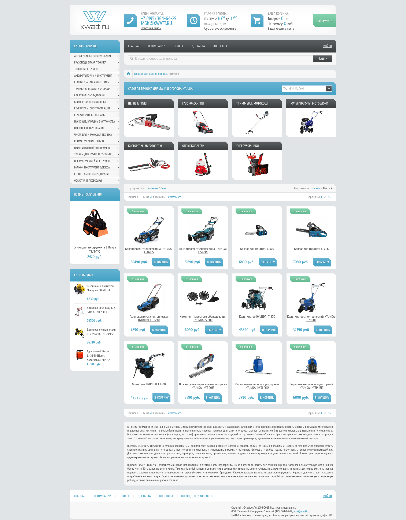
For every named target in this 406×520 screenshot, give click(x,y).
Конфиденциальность (197, 496)
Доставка (198, 46)
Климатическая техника (89, 141)
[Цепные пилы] (149, 136)
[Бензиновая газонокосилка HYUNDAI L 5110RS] (203, 245)
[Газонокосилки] (203, 136)
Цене (163, 188)
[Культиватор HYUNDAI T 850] (257, 312)
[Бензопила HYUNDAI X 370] (257, 245)
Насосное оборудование (89, 128)
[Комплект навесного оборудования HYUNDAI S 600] (203, 312)
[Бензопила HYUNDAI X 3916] (311, 245)
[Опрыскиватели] (203, 178)
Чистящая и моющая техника (93, 135)
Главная (134, 46)
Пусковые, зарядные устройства (94, 121)
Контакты (220, 46)
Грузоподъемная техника (90, 62)
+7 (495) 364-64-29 (159, 18)
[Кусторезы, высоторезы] (149, 178)
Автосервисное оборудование (92, 56)
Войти (327, 46)
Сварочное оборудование (90, 95)
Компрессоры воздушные (90, 102)
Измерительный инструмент (92, 148)
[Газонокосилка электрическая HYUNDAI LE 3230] (149, 312)
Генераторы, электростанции (92, 108)
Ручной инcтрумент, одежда (92, 167)
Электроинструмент (86, 69)
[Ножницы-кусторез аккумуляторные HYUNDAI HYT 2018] (203, 380)
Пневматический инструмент (92, 161)
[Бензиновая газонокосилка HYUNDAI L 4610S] (149, 245)
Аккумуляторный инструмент (93, 75)
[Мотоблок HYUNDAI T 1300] (149, 380)
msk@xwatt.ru (156, 23)
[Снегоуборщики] (257, 178)
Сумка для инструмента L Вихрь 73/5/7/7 (95, 249)
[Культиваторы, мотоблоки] (311, 136)
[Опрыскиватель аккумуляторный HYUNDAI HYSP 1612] (311, 375)
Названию (152, 188)
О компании (156, 46)
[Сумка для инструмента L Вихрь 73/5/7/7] (95, 223)
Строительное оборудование (92, 174)
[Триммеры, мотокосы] (257, 136)
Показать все (174, 197)
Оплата (178, 46)
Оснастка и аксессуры (88, 180)
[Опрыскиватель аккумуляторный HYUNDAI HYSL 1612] (257, 380)
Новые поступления (88, 194)
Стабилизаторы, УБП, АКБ (89, 115)
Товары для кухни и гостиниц (93, 154)
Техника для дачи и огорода (150, 74)
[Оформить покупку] (324, 20)
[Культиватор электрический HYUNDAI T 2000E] (311, 312)
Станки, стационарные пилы (92, 82)
